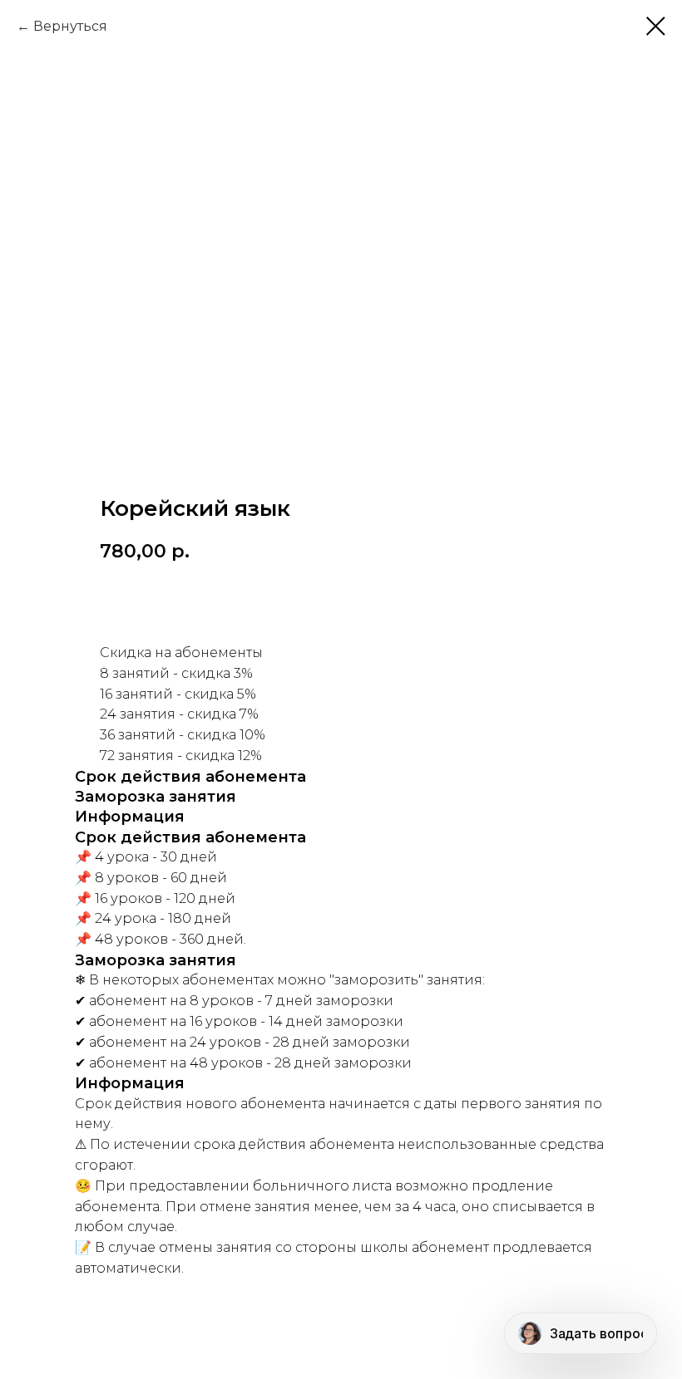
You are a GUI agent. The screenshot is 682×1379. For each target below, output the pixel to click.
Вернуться (70, 26)
